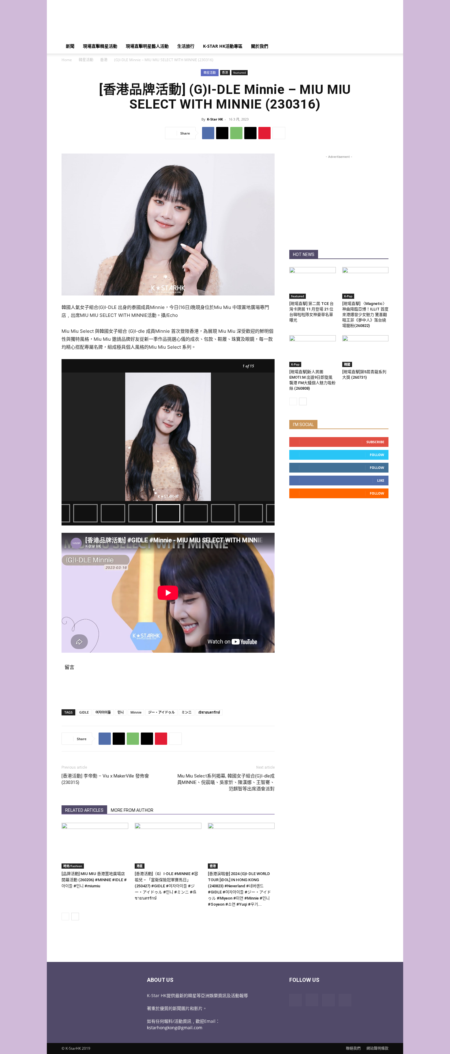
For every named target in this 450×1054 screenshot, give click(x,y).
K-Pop (348, 296)
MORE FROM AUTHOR (132, 810)
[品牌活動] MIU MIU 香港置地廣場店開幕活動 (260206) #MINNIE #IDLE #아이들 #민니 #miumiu (94, 879)
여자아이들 (103, 712)
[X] (222, 133)
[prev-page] (65, 916)
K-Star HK (215, 119)
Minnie (135, 712)
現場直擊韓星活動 (100, 46)
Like (380, 480)
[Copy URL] (250, 133)
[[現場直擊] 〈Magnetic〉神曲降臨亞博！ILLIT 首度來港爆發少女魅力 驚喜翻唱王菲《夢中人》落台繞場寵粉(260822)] (365, 283)
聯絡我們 (353, 1048)
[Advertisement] (277, 22)
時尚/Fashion (72, 866)
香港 (103, 59)
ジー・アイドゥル (161, 712)
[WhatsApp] (236, 133)
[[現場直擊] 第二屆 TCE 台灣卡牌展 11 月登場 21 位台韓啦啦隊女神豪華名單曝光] (312, 283)
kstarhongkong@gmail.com (174, 1027)
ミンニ (187, 712)
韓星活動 (86, 59)
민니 (121, 712)
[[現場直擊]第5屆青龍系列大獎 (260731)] (365, 351)
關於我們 (259, 46)
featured (239, 72)
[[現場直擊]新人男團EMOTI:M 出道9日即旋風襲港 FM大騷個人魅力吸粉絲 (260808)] (312, 351)
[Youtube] (345, 1000)
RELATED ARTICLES (84, 810)
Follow (377, 454)
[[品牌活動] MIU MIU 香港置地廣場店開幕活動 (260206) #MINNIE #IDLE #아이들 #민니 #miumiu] (95, 846)
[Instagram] (312, 1000)
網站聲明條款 (377, 1048)
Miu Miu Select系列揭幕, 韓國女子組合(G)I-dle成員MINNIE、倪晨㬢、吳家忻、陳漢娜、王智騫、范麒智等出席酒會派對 (226, 782)
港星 (140, 866)
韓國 (347, 364)
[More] (278, 133)
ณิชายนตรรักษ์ (209, 712)
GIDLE (84, 712)
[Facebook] (208, 133)
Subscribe (375, 442)
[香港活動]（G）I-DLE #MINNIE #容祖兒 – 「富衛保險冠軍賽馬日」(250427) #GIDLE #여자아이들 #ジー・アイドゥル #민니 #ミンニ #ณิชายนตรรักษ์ (166, 885)
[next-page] (75, 916)
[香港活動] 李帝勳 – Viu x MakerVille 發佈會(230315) (105, 779)
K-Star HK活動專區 (222, 46)
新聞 (70, 46)
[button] (381, 47)
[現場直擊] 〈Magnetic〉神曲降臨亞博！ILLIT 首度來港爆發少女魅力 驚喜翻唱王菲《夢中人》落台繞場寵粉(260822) (365, 314)
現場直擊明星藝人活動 (147, 46)
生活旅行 (185, 46)
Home (67, 59)
